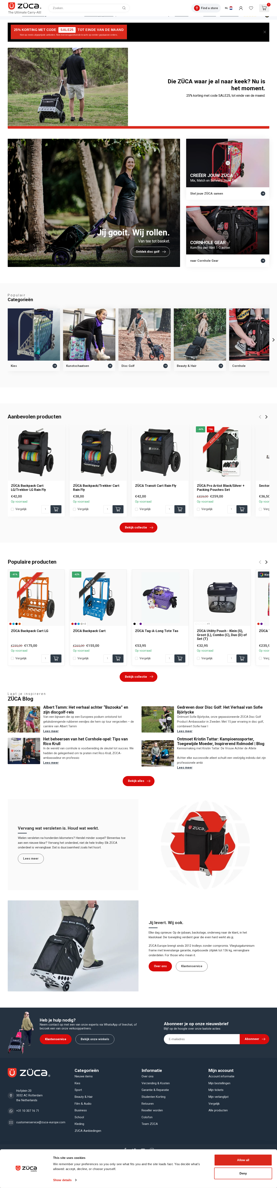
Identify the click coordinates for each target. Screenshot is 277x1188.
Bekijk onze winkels (95, 1039)
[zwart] (16, 624)
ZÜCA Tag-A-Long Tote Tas (156, 631)
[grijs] (82, 624)
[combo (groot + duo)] (202, 624)
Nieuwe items (84, 1076)
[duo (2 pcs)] (205, 624)
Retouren (148, 1103)
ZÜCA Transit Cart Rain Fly (155, 485)
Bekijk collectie (136, 527)
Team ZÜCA (150, 1124)
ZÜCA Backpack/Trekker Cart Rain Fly (96, 487)
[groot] (199, 624)
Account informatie (221, 1076)
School (79, 1117)
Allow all (243, 1160)
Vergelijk (21, 509)
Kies (77, 1083)
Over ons (160, 966)
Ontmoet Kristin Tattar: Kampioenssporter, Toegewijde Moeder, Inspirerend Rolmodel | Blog (220, 741)
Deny (243, 1173)
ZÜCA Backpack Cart (89, 631)
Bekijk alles (136, 781)
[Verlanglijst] (251, 8)
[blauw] (13, 624)
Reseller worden (152, 1110)
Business (81, 1110)
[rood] (10, 624)
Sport (78, 1090)
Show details (62, 1180)
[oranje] (19, 624)
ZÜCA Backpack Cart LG (29, 631)
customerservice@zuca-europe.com (40, 1122)
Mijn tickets (215, 1090)
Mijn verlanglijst (218, 1097)
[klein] (196, 624)
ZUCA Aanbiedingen (88, 1131)
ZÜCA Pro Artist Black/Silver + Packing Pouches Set (221, 487)
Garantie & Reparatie (155, 1090)
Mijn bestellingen (219, 1083)
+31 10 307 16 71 (27, 1111)
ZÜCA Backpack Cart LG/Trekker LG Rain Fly (28, 487)
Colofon (147, 1117)
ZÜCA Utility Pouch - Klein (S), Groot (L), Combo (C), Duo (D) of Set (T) (222, 635)
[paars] (75, 624)
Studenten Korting (153, 1097)
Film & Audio (83, 1103)
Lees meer (51, 731)
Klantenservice (191, 966)
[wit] (137, 624)
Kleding (79, 1124)
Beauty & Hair (84, 1097)
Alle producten (218, 1110)
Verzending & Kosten (156, 1083)
